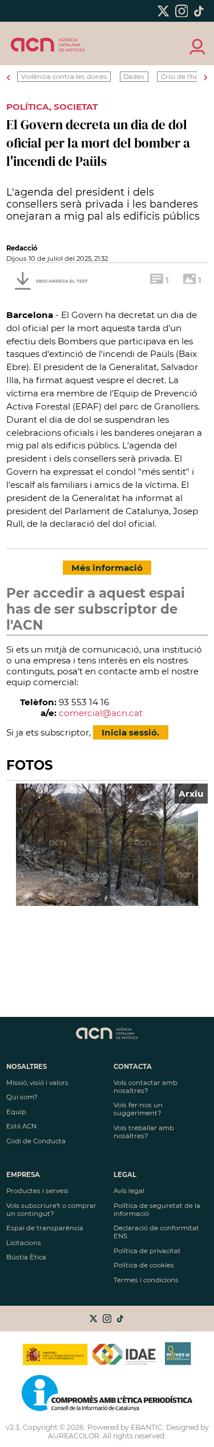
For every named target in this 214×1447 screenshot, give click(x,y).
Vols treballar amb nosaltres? (144, 1132)
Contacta (133, 1067)
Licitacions (23, 1243)
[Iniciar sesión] (196, 45)
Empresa (23, 1175)
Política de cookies (144, 1265)
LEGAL (125, 1175)
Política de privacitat (147, 1251)
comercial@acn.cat (101, 712)
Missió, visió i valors (37, 1083)
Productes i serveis (37, 1191)
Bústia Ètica (26, 1257)
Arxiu (191, 793)
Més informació (107, 567)
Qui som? (21, 1097)
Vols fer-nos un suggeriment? (138, 1109)
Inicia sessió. (130, 732)
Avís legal (129, 1191)
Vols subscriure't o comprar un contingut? (51, 1210)
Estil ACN (21, 1126)
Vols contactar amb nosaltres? (145, 1087)
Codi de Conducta (36, 1141)
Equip (16, 1112)
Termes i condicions (146, 1280)
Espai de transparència (44, 1228)
